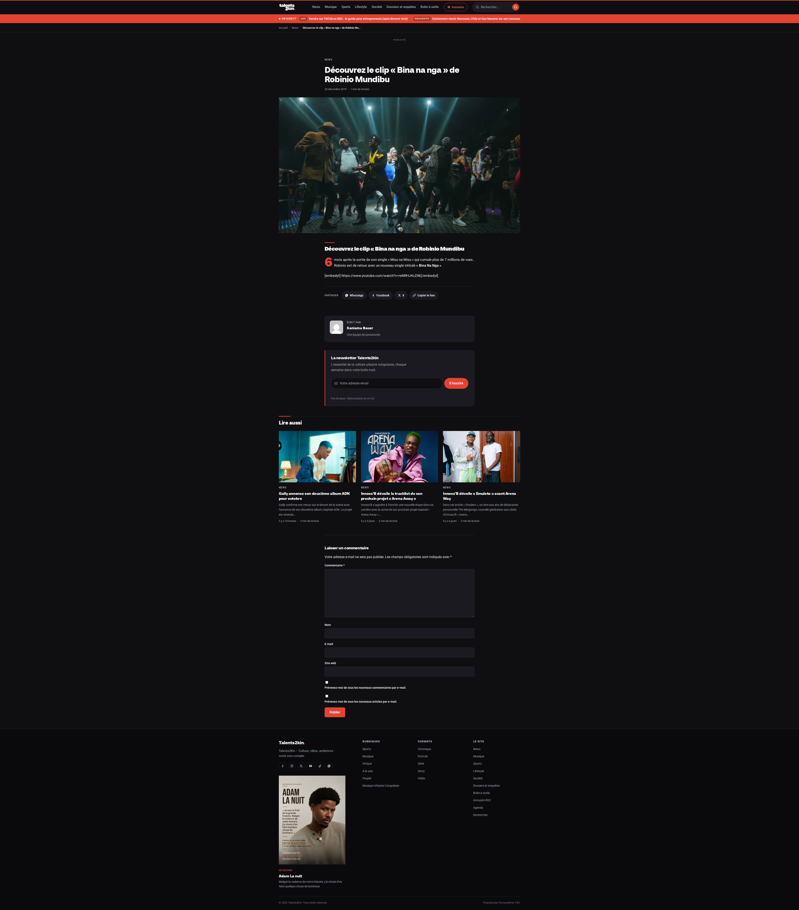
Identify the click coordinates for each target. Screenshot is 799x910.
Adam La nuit (290, 876)
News (316, 7)
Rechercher (480, 815)
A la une (367, 771)
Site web (330, 663)
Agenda (478, 808)
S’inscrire (456, 383)
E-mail (329, 644)
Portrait (423, 756)
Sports (345, 7)
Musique (331, 7)
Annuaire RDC (482, 800)
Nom (328, 625)
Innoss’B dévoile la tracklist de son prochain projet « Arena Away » (391, 496)
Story (421, 771)
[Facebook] (282, 766)
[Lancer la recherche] (515, 7)
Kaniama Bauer (360, 328)
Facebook (382, 295)
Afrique (367, 763)
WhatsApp (356, 295)
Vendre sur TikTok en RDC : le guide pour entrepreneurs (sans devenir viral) (354, 18)
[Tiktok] (320, 766)
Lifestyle (361, 7)
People (366, 778)
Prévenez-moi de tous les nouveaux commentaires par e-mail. (365, 688)
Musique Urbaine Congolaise (380, 785)
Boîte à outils (430, 7)
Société (377, 7)
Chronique (424, 749)
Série (421, 763)
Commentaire (335, 565)
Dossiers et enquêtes (401, 7)
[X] (301, 766)
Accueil (283, 27)
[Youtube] (310, 766)
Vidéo (421, 778)
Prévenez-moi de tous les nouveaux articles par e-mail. (361, 701)
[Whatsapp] (329, 766)
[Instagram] (292, 766)
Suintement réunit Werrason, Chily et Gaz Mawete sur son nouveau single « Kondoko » (480, 18)
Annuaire (458, 7)
